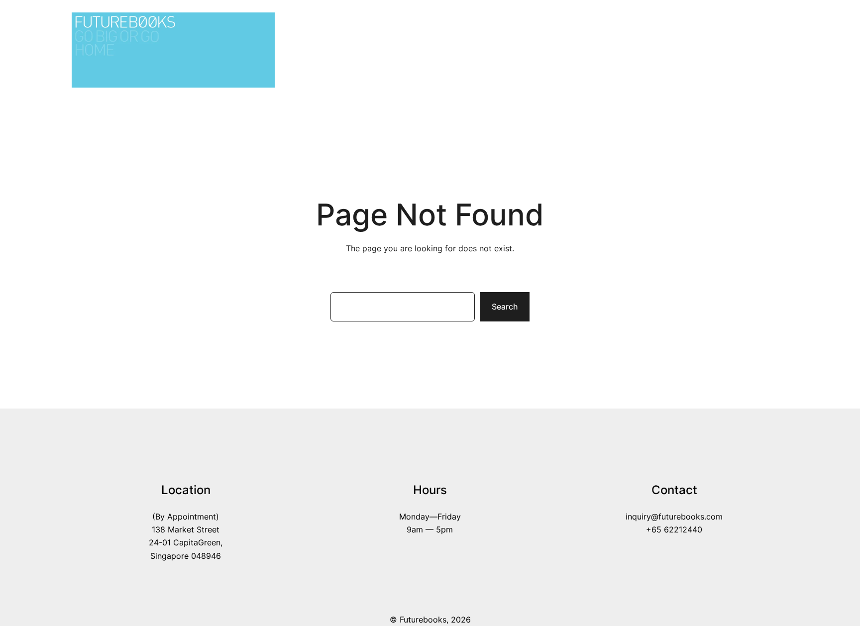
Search (505, 307)
